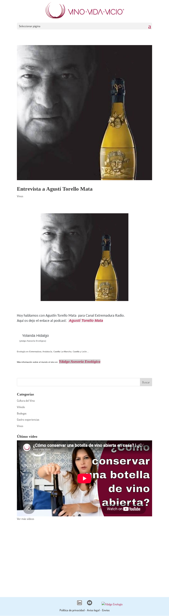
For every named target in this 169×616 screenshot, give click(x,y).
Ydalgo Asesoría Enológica (79, 361)
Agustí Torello (82, 320)
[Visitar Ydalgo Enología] (112, 604)
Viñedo (21, 407)
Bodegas (22, 413)
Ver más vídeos (25, 518)
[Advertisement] (84, 556)
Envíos (106, 610)
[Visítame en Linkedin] (79, 604)
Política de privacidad (72, 610)
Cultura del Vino (26, 400)
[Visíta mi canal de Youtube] (89, 604)
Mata (99, 320)
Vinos (20, 196)
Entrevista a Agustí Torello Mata (55, 189)
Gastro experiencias (28, 419)
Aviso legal (93, 610)
